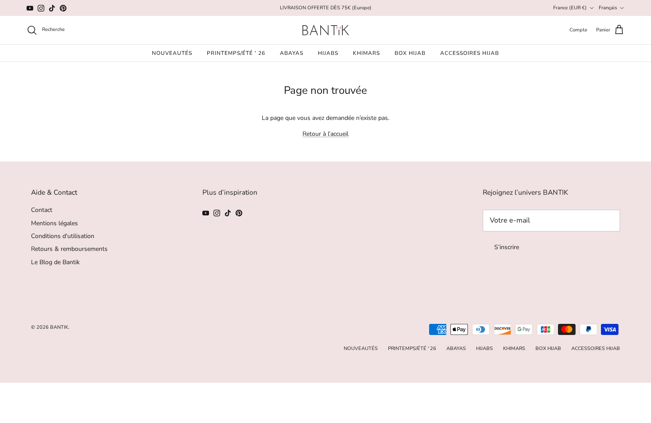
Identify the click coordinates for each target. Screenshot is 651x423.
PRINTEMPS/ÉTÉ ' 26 (236, 53)
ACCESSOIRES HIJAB (469, 53)
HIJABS (328, 53)
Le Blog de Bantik (55, 262)
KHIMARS (366, 53)
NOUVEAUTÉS (172, 53)
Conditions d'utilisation (62, 236)
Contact (41, 210)
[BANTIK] (325, 30)
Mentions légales (54, 223)
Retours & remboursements (69, 249)
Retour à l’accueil (325, 134)
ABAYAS (291, 53)
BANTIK (59, 327)
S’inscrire (506, 247)
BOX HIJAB (410, 53)
